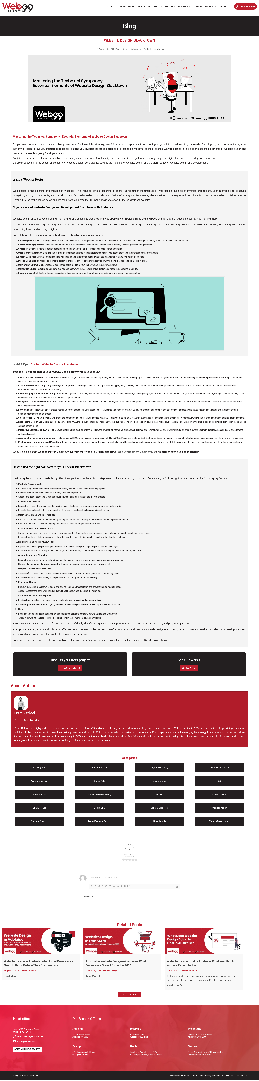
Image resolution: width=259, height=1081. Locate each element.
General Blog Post (159, 808)
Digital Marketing (130, 6)
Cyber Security (99, 767)
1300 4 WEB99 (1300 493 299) (29, 1036)
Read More (10, 976)
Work (177, 1076)
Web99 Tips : (22, 364)
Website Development (219, 821)
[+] (128, 886)
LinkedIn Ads (159, 821)
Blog (223, 6)
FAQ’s (189, 1076)
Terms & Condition (240, 1076)
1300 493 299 (247, 6)
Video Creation (219, 794)
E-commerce (159, 781)
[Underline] (99, 886)
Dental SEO (99, 808)
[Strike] (103, 886)
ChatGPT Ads (39, 808)
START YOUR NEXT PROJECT (27, 1049)
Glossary (208, 1076)
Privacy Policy (217, 1076)
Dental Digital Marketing (99, 794)
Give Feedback (198, 1076)
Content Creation (39, 821)
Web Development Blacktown (135, 451)
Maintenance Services (220, 767)
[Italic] (95, 886)
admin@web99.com (25, 1041)
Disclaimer (228, 1076)
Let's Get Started (72, 668)
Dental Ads (99, 781)
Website (153, 6)
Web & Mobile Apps (177, 6)
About (172, 1076)
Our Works (190, 668)
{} (125, 886)
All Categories (39, 767)
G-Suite (159, 794)
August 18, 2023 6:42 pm (109, 49)
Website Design (132, 49)
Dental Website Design (99, 821)
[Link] (121, 886)
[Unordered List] (110, 886)
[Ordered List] (106, 886)
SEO (109, 6)
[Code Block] (118, 886)
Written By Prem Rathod (154, 49)
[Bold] (91, 886)
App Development (39, 781)
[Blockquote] (114, 886)
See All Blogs (129, 995)
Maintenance (205, 6)
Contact (183, 1076)
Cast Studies (39, 794)
